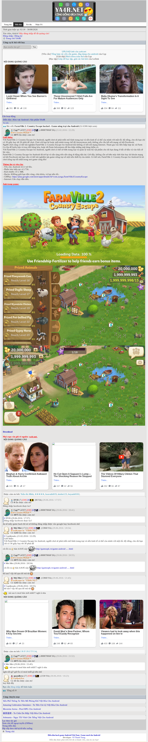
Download (7, 432)
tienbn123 (62, 494)
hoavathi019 (51, 494)
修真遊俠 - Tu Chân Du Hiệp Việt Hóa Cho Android (26, 713)
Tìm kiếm (6, 123)
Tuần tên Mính (27, 494)
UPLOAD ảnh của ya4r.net (74, 51)
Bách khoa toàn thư (75, 56)
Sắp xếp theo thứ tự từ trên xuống (17, 728)
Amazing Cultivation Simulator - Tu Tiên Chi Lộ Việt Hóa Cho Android (35, 705)
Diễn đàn (7, 120)
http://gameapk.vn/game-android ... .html (54, 549)
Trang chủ (8, 25)
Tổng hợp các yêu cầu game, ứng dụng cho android (74, 54)
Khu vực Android (21, 120)
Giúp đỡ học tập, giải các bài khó (73, 59)
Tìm (34, 47)
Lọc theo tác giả (9, 721)
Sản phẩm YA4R (37, 120)
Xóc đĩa (29, 25)
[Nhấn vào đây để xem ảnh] (74, 225)
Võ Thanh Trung (78, 737)
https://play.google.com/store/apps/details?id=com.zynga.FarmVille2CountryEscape (50, 177)
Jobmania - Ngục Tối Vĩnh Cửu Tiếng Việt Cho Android (28, 717)
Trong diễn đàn (9, 726)
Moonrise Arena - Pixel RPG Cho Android (22, 709)
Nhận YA (38, 25)
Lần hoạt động (8, 116)
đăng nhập (15, 687)
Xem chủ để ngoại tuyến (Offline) (17, 723)
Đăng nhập (8, 36)
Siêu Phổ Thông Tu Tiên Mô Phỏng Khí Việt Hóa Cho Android (31, 701)
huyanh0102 (73, 494)
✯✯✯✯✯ (39, 494)
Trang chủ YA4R (13, 38)
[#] (33, 130)
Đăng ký (18, 36)
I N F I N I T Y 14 (29, 651)
